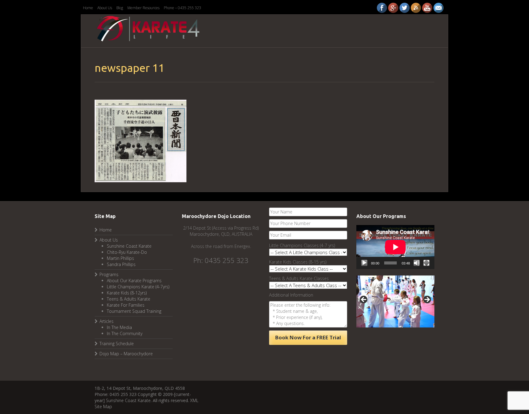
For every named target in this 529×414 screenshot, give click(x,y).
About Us (104, 7)
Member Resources (143, 7)
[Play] (364, 263)
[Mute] (417, 263)
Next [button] (426, 300)
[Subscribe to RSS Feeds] (416, 8)
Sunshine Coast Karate (129, 246)
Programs (108, 274)
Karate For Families (125, 305)
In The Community (124, 333)
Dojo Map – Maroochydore (126, 354)
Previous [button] (364, 300)
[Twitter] (405, 8)
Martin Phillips (120, 258)
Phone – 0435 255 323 (182, 7)
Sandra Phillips (121, 264)
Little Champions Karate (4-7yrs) (138, 287)
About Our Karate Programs (134, 280)
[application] (395, 247)
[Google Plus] (393, 8)
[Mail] (438, 8)
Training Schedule (116, 343)
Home (88, 7)
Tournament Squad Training (134, 311)
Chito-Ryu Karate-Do (127, 252)
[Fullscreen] (426, 263)
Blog (119, 7)
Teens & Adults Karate (128, 299)
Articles (106, 321)
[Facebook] (382, 8)
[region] (395, 301)
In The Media (119, 327)
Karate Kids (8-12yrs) (127, 293)
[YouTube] (427, 8)
